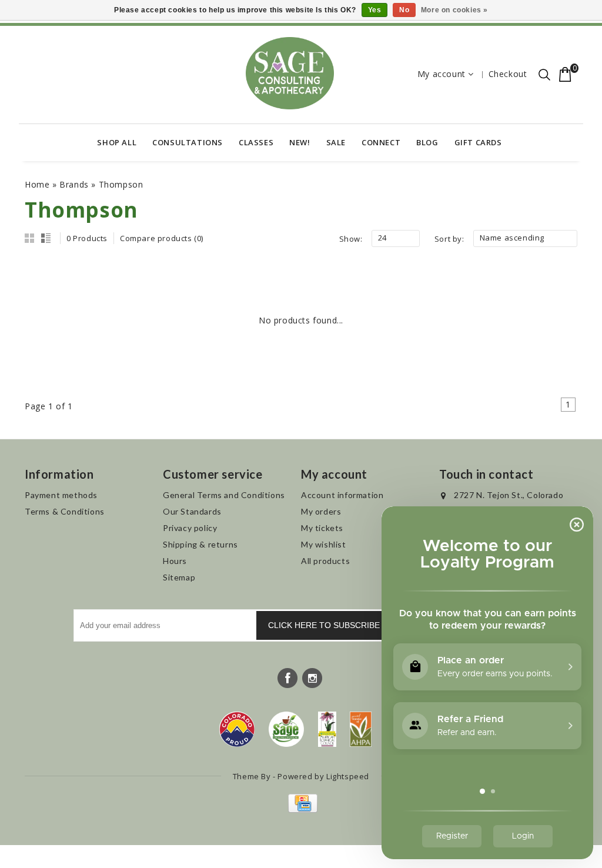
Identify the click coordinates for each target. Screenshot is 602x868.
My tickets (322, 528)
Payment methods (61, 495)
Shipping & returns (200, 544)
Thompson (121, 184)
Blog (427, 142)
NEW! (299, 142)
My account (441, 73)
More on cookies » (454, 10)
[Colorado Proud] (237, 729)
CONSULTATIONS (187, 142)
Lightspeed (347, 776)
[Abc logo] (327, 729)
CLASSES (256, 142)
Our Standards (192, 511)
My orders (321, 511)
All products (325, 561)
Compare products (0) (161, 238)
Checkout (508, 73)
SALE (336, 142)
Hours (175, 561)
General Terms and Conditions (224, 495)
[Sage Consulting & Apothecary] (290, 73)
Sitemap (179, 577)
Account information (342, 495)
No (404, 10)
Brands (74, 184)
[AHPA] (361, 729)
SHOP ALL (116, 142)
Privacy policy (190, 528)
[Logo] (287, 729)
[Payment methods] (301, 809)
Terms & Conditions (65, 511)
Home (37, 184)
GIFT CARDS (478, 142)
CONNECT (381, 142)
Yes (375, 10)
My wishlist (323, 544)
